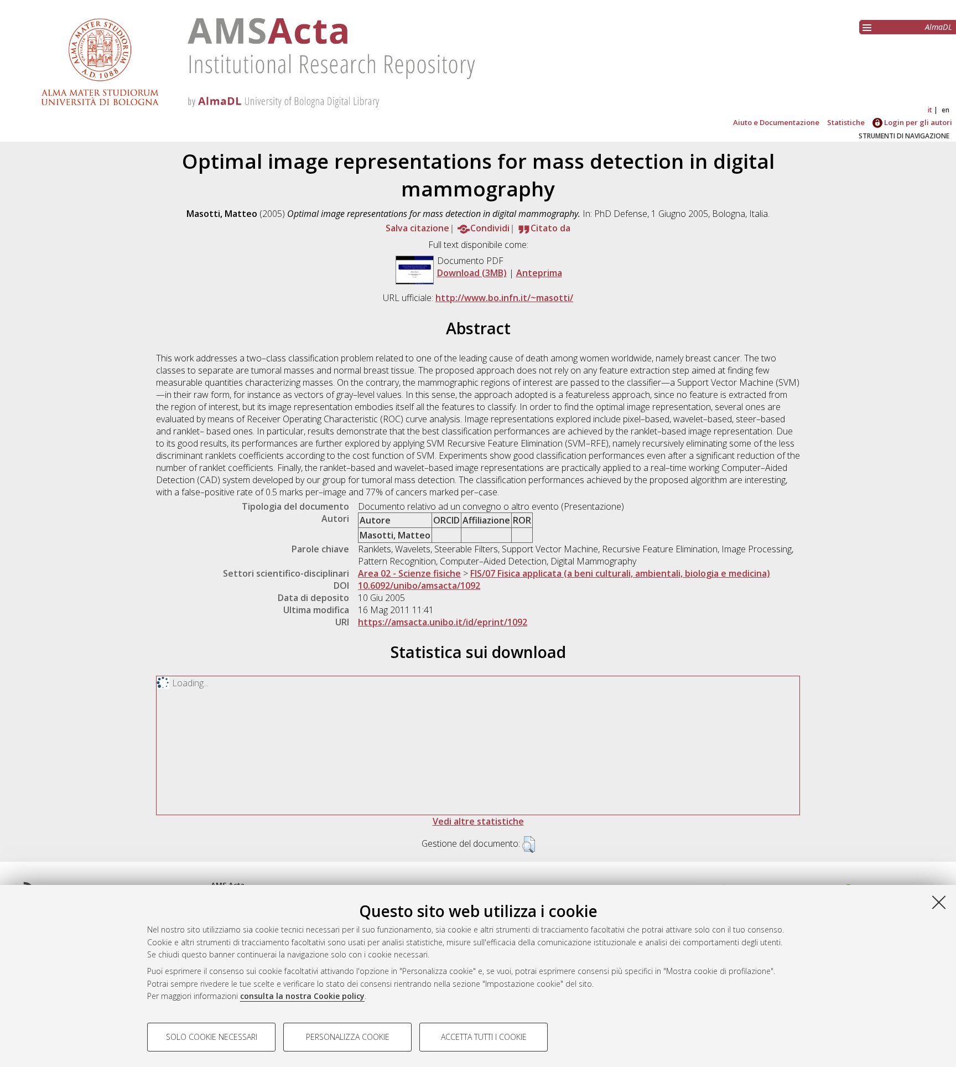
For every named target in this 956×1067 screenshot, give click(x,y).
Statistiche (846, 122)
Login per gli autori (917, 122)
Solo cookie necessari (211, 1037)
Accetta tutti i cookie (484, 1037)
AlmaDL (938, 27)
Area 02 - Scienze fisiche (409, 573)
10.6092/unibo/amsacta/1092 (419, 585)
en (945, 110)
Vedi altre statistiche (478, 821)
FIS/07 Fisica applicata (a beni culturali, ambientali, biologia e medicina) (620, 573)
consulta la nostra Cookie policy (302, 996)
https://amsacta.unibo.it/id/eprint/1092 (442, 622)
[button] (528, 844)
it (930, 110)
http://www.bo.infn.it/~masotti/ (504, 298)
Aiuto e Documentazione (776, 122)
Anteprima (539, 273)
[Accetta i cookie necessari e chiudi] (939, 902)
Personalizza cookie (347, 1037)
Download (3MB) (472, 273)
